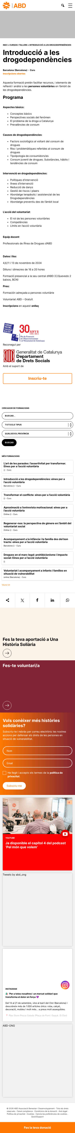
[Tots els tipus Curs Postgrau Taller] (37, 424)
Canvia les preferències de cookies (51, 1114)
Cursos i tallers (18, 45)
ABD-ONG (9, 1025)
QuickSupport (37, 1117)
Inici (5, 45)
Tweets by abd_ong (14, 874)
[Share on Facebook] (37, 600)
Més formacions (10, 456)
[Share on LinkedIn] (52, 600)
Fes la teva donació (37, 1127)
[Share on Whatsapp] (67, 600)
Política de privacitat (16, 1114)
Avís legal (63, 1111)
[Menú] (70, 5)
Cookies (30, 1114)
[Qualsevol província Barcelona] (37, 433)
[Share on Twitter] (22, 600)
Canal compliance (25, 1111)
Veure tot (6, 585)
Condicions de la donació (45, 1111)
